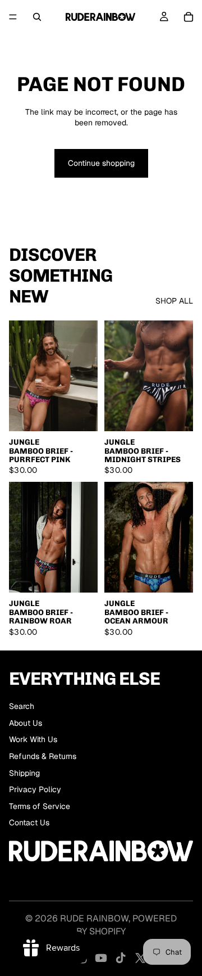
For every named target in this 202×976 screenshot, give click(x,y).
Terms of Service (39, 806)
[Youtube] (101, 958)
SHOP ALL (174, 301)
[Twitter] (140, 958)
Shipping (24, 773)
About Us (25, 723)
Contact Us (29, 822)
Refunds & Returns (42, 756)
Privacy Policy (35, 789)
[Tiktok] (120, 958)
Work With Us (33, 739)
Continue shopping (101, 163)
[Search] (37, 16)
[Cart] (188, 16)
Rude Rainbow (94, 918)
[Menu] (13, 17)
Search (21, 706)
